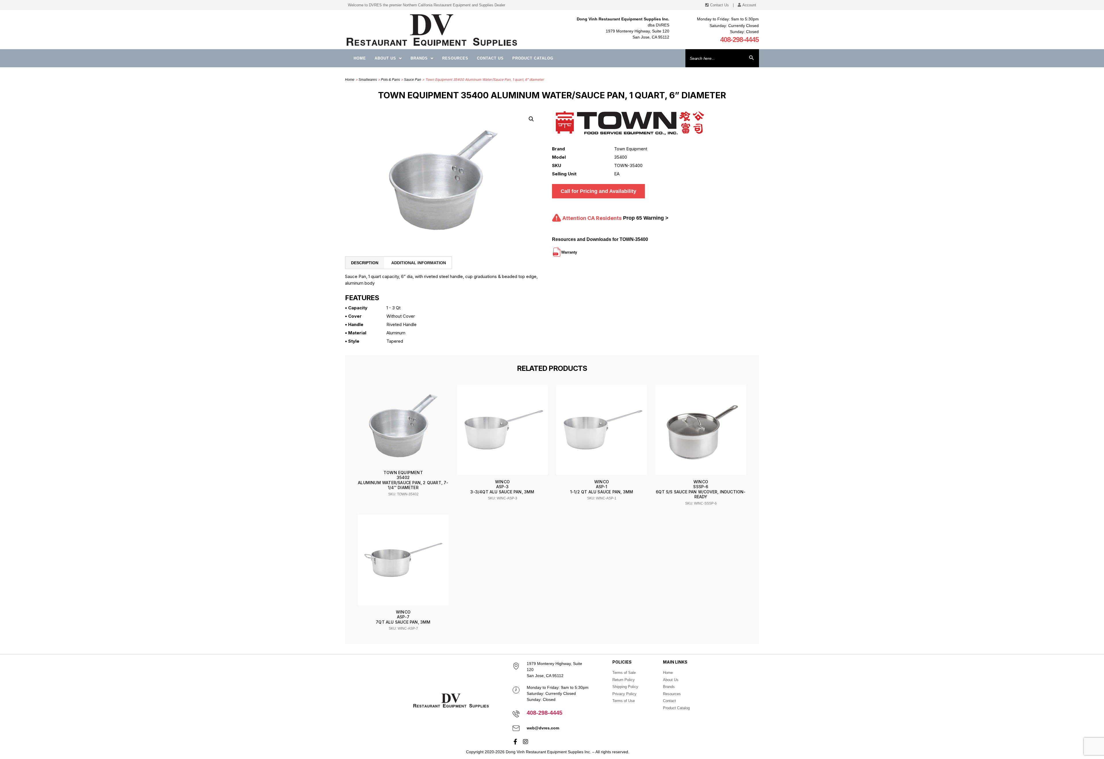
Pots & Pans (390, 80)
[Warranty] (577, 250)
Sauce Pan (412, 80)
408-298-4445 (739, 39)
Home (360, 58)
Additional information (418, 262)
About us (385, 58)
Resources (455, 58)
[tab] (364, 263)
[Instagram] (525, 742)
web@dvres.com (543, 728)
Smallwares (368, 80)
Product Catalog (532, 58)
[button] (531, 119)
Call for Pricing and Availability (598, 191)
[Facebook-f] (515, 742)
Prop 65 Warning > (645, 218)
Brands (419, 58)
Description (364, 262)
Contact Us (490, 58)
